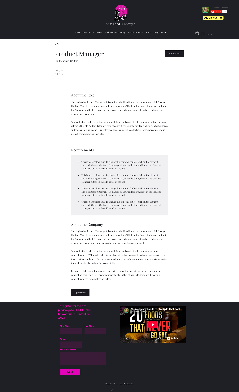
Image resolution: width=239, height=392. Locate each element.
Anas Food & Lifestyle (120, 24)
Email (62, 339)
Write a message (68, 349)
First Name (65, 326)
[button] (197, 33)
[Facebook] (112, 390)
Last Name (90, 326)
